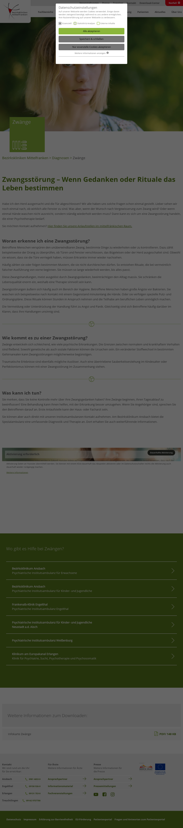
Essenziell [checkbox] (67, 23)
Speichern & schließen (91, 39)
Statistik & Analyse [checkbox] (86, 23)
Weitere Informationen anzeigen (90, 53)
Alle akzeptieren (91, 31)
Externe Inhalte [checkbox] (107, 23)
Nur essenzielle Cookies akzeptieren (91, 47)
